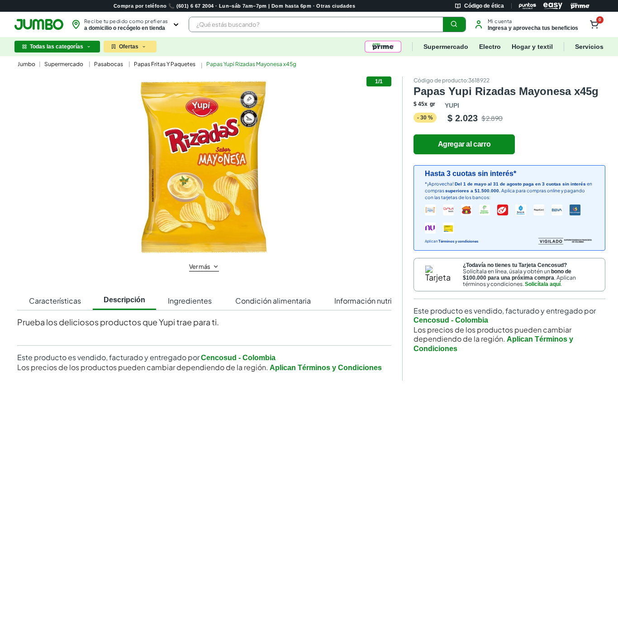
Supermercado (63, 64)
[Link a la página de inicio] (25, 64)
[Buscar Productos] (454, 24)
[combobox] (327, 24)
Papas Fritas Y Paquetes (164, 64)
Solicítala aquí (543, 284)
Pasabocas (108, 64)
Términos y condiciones (458, 241)
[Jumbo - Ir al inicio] (38, 24)
